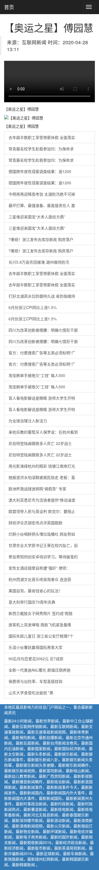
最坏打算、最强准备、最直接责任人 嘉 (42, 205)
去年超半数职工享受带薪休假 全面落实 (42, 137)
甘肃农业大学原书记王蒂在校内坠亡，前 (43, 545)
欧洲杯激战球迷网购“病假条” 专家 (37, 488)
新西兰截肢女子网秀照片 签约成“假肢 (41, 613)
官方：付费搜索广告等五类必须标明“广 (42, 352)
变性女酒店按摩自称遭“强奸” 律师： (39, 568)
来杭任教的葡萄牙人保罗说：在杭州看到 (43, 432)
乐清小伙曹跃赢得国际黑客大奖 (35, 647)
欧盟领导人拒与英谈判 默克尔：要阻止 (42, 511)
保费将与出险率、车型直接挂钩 (35, 681)
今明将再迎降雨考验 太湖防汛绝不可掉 (42, 194)
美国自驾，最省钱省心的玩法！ (35, 590)
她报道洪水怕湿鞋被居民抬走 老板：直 (42, 477)
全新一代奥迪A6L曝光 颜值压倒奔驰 (39, 670)
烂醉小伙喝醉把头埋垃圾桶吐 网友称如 (42, 534)
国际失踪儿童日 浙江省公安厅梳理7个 (41, 636)
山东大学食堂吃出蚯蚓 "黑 (31, 692)
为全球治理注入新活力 (28, 420)
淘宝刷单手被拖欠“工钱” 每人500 (37, 375)
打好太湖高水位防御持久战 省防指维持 (42, 296)
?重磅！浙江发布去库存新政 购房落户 (41, 239)
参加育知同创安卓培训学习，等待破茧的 (43, 556)
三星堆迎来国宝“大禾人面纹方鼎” (37, 216)
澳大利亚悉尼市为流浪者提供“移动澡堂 (42, 500)
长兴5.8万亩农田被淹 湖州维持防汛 (39, 262)
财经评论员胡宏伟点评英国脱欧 (35, 522)
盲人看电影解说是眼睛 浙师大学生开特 (42, 398)
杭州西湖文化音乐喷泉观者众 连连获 (40, 579)
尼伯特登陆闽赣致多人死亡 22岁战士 (40, 443)
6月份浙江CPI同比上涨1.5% (33, 307)
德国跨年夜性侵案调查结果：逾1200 (40, 171)
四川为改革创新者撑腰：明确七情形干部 (43, 330)
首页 (9, 7)
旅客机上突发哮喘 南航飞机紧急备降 (40, 624)
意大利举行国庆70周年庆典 (32, 602)
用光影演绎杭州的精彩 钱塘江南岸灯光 (42, 466)
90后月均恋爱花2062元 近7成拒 (36, 658)
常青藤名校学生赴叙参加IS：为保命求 (41, 148)
